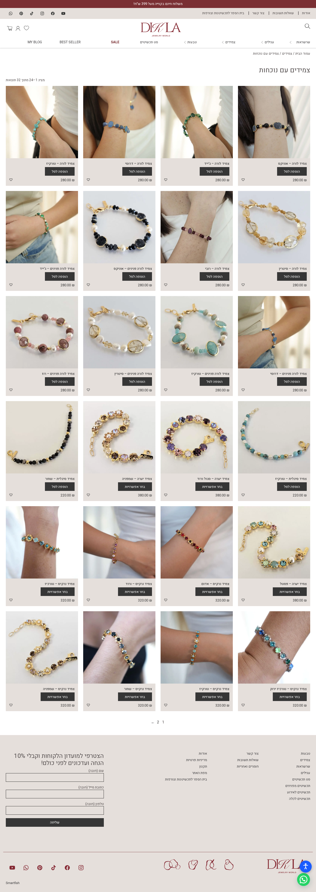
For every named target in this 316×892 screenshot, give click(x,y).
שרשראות (303, 42)
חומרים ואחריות (248, 766)
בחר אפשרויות (212, 486)
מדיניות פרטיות (196, 760)
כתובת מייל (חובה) (91, 787)
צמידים (230, 42)
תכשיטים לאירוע (298, 792)
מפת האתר (199, 773)
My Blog (35, 42)
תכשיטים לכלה (299, 798)
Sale (115, 42)
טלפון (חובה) (94, 804)
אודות (306, 13)
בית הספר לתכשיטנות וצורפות (223, 13)
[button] (243, 180)
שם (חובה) (96, 771)
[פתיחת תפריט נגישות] (306, 867)
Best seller (70, 42)
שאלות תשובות (283, 13)
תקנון (203, 766)
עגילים (269, 42)
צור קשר (258, 13)
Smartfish (13, 883)
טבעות (192, 42)
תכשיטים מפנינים (297, 785)
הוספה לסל (292, 171)
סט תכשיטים (149, 42)
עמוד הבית (302, 53)
